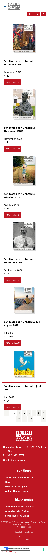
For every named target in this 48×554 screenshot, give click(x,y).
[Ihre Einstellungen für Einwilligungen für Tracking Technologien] (43, 549)
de (30, 14)
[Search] (37, 14)
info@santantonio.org (18, 460)
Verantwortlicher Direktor (19, 477)
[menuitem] (24, 480)
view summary (13, 82)
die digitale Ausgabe (16, 486)
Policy (20, 539)
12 (30, 418)
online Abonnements (16, 491)
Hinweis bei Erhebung (9, 552)
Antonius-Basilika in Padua (19, 506)
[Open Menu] (43, 14)
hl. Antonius (24, 500)
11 (24, 418)
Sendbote (24, 470)
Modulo (27, 539)
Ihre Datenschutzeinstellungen (19, 548)
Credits (18, 532)
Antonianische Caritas (17, 511)
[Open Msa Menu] (4, 7)
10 (18, 418)
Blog (7, 482)
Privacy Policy (27, 532)
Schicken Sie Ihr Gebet (17, 515)
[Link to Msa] (14, 7)
